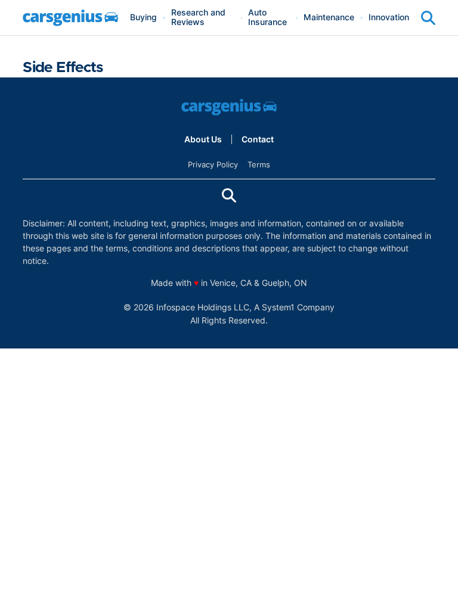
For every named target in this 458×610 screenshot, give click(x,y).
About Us (203, 139)
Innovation (389, 17)
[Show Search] (428, 18)
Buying (143, 17)
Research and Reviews (198, 17)
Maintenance (329, 17)
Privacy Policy (213, 164)
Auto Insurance (267, 17)
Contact (258, 139)
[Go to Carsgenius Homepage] (70, 18)
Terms (258, 164)
